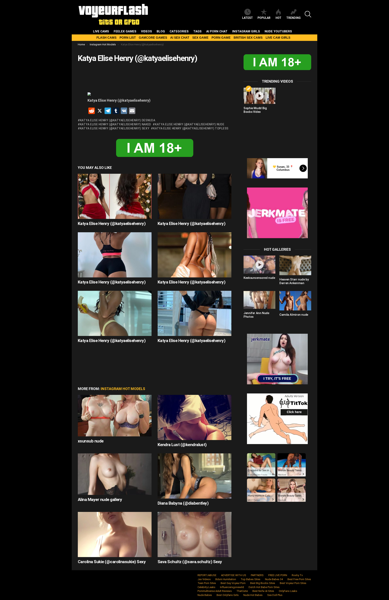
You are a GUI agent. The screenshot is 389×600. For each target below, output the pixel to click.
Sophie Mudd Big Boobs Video (255, 110)
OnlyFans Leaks (288, 591)
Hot (278, 17)
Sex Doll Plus (274, 595)
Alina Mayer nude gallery (100, 499)
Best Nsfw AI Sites (263, 591)
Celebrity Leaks (206, 587)
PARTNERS (257, 575)
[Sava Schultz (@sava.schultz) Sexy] (194, 534)
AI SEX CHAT (179, 37)
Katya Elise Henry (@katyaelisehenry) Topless (191, 128)
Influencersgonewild (232, 587)
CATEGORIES (179, 31)
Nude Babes (205, 595)
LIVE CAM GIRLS (278, 37)
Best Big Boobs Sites (262, 583)
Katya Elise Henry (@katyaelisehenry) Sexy (114, 128)
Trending (293, 17)
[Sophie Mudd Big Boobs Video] (259, 96)
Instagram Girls (246, 31)
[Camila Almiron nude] (295, 300)
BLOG (161, 31)
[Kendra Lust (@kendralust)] (194, 417)
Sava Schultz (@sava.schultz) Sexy (190, 561)
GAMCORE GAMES (153, 37)
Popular (264, 17)
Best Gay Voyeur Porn (233, 583)
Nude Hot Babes (253, 595)
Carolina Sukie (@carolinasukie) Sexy (112, 561)
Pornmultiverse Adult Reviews (215, 591)
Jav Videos (204, 579)
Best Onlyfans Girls (228, 595)
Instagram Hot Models (123, 389)
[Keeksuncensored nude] (259, 264)
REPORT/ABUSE (207, 575)
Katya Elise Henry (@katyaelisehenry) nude (189, 124)
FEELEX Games (125, 31)
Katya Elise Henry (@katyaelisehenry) (111, 223)
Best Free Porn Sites (299, 579)
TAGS (197, 31)
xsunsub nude (91, 441)
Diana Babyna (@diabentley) (183, 503)
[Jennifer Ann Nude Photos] (259, 300)
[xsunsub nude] (115, 415)
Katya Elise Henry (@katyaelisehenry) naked (115, 124)
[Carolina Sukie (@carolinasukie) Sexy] (115, 534)
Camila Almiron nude (293, 315)
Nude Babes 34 (274, 579)
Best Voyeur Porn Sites (293, 583)
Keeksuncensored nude (259, 278)
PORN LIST (128, 37)
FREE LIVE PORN (277, 575)
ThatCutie (242, 591)
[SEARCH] (308, 14)
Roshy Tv (297, 575)
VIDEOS (146, 31)
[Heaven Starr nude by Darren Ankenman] (295, 265)
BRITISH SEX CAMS (248, 37)
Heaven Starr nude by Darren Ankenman (294, 281)
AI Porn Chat (217, 31)
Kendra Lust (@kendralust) (182, 444)
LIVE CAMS (101, 31)
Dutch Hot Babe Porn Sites (264, 587)
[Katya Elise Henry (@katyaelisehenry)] (115, 196)
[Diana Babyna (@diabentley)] (194, 476)
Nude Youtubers (278, 31)
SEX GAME (200, 37)
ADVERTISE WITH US (233, 575)
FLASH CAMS (106, 37)
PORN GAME (221, 37)
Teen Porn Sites (207, 583)
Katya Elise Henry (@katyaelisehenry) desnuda (117, 120)
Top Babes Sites (250, 579)
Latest (247, 17)
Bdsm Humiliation (225, 579)
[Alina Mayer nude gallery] (115, 474)
